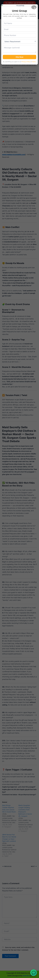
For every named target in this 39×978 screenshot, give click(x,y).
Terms (34, 61)
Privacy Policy (26, 61)
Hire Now (19, 57)
